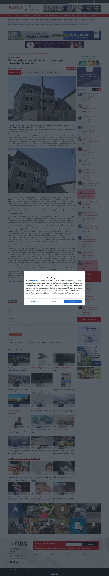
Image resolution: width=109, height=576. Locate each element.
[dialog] (54, 288)
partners (34, 280)
